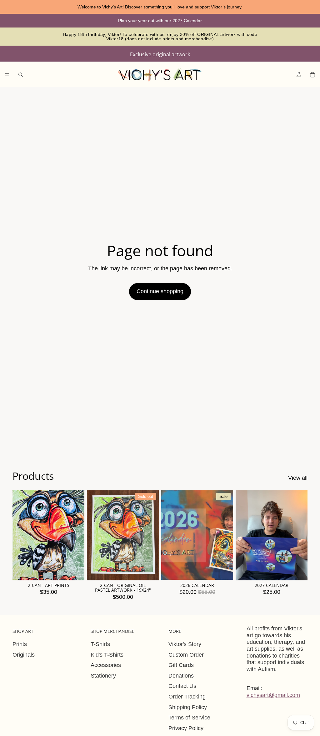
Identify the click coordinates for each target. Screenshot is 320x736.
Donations (181, 676)
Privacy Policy (185, 728)
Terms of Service (189, 717)
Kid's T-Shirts (107, 655)
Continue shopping (160, 291)
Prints (19, 644)
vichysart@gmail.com (273, 695)
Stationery (103, 676)
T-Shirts (100, 644)
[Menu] (7, 75)
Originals (23, 655)
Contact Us (182, 686)
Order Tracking (187, 696)
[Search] (21, 75)
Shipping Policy (187, 707)
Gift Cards (181, 665)
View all (298, 478)
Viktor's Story (184, 644)
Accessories (106, 665)
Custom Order (186, 655)
